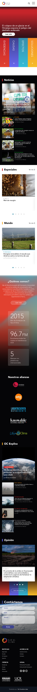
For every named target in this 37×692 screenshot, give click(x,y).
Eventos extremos (21, 520)
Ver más (31, 170)
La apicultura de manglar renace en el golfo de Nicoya (24, 131)
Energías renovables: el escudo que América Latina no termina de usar (17, 255)
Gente (17, 117)
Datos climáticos (8, 467)
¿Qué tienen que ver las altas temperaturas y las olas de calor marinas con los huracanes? (23, 523)
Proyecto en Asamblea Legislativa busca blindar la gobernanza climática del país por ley (17, 105)
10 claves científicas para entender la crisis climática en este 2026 (17, 472)
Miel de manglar (10, 200)
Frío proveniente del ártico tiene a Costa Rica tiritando (24, 485)
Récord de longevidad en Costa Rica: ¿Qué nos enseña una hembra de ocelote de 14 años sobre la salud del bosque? (25, 155)
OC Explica (19, 482)
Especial (7, 198)
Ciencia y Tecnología (21, 508)
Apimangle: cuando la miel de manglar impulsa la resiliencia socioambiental (23, 143)
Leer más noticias (18, 590)
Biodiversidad (19, 128)
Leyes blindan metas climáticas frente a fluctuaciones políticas (23, 119)
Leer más (8, 34)
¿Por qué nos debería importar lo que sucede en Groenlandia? (24, 499)
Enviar (8, 627)
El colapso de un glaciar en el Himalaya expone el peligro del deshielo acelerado (16, 28)
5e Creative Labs (23, 689)
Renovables (8, 252)
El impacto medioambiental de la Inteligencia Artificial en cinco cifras (24, 511)
